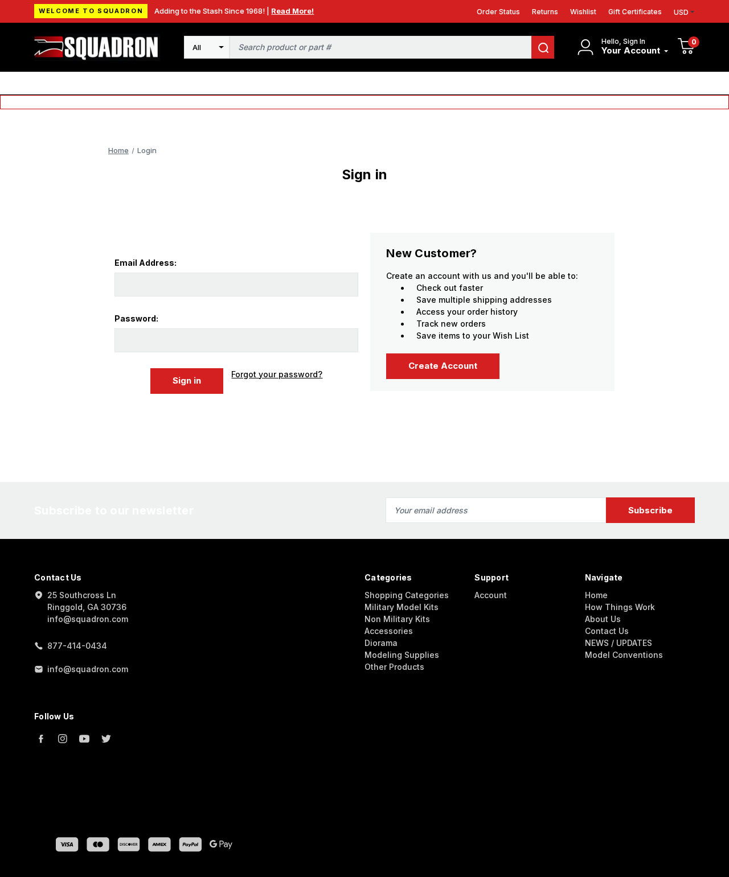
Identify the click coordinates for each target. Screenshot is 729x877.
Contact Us (607, 631)
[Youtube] (84, 739)
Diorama (381, 643)
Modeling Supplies (401, 655)
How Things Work (620, 607)
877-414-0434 (77, 645)
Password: (136, 318)
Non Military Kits (397, 619)
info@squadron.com (87, 669)
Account (490, 595)
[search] (542, 47)
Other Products (394, 667)
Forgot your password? (276, 374)
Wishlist (583, 11)
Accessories (388, 631)
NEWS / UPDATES (618, 643)
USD (681, 12)
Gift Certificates (635, 11)
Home (596, 595)
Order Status (498, 11)
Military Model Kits (401, 607)
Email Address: (145, 262)
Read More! (292, 10)
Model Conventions (624, 655)
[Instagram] (62, 739)
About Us (603, 619)
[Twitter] (106, 739)
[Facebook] (41, 739)
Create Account (442, 365)
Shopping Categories (406, 595)
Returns (545, 11)
